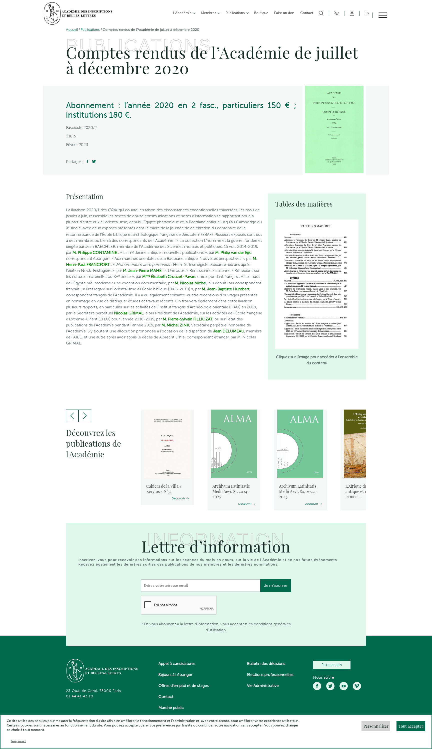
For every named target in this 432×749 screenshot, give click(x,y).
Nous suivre (323, 677)
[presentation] (72, 416)
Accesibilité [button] (336, 13)
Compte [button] (351, 13)
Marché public (171, 707)
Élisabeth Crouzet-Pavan (170, 276)
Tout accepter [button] (410, 726)
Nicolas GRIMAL (128, 313)
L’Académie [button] (182, 13)
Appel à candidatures (177, 663)
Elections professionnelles (270, 674)
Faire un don (332, 665)
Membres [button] (209, 13)
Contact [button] (306, 13)
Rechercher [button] (321, 13)
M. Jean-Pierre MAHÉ (142, 270)
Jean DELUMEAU (228, 331)
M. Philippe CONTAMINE (94, 252)
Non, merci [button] (18, 741)
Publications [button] (236, 13)
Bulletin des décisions (266, 663)
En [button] (367, 13)
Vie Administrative (263, 685)
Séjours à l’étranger (175, 674)
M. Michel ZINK (174, 325)
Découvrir (178, 498)
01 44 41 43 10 (79, 696)
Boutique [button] (261, 13)
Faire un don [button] (284, 13)
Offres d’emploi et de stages (183, 685)
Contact (166, 696)
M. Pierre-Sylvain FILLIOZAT (187, 319)
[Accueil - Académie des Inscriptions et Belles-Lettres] (102, 671)
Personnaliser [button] (376, 726)
